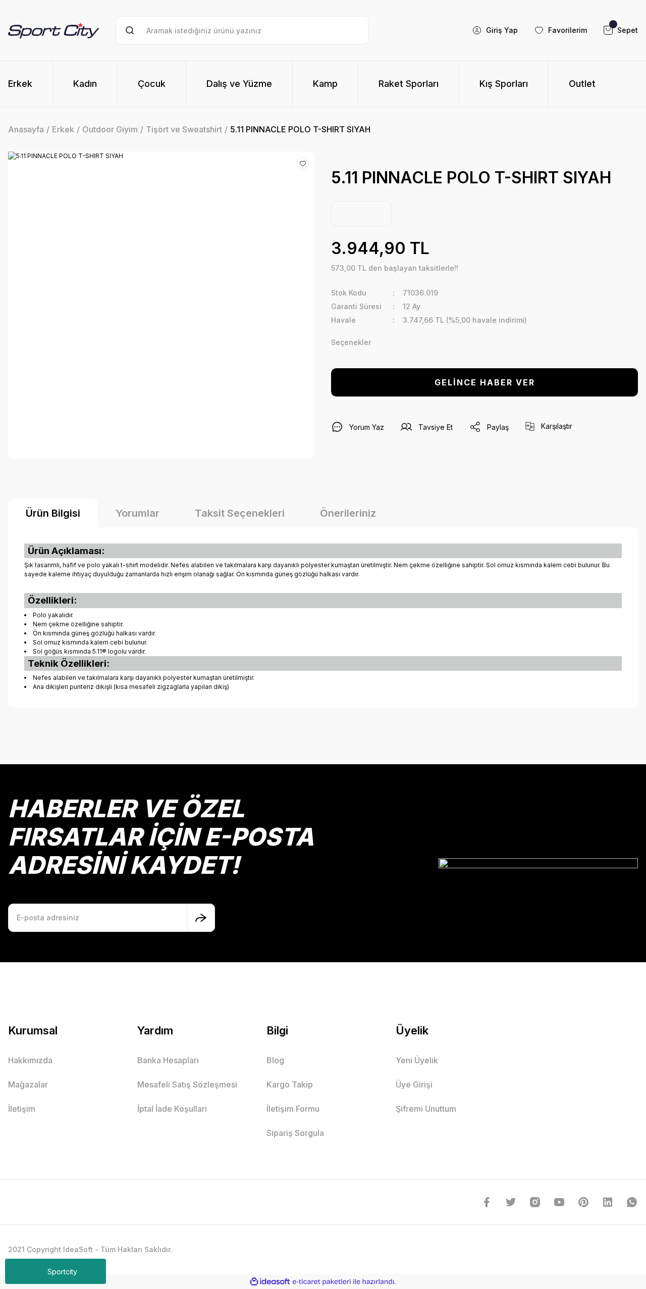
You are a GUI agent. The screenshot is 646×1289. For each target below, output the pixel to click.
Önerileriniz (348, 513)
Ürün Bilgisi (53, 513)
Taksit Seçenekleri (240, 513)
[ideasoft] (270, 1281)
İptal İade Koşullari (172, 1109)
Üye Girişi (414, 1084)
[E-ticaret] (321, 1281)
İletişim (21, 1109)
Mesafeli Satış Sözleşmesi (187, 1084)
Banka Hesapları (168, 1060)
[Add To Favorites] (303, 164)
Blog (275, 1060)
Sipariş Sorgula (295, 1133)
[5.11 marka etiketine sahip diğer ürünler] (361, 213)
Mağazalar (28, 1084)
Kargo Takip (289, 1084)
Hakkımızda (30, 1060)
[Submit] (201, 918)
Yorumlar (137, 513)
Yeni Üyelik (417, 1060)
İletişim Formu (292, 1109)
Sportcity (62, 1271)
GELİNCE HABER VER (485, 382)
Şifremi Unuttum (426, 1109)
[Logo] (53, 30)
